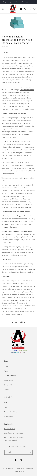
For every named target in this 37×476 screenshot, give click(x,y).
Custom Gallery (9, 385)
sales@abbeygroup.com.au (13, 433)
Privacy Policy (8, 416)
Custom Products (10, 376)
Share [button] (6, 52)
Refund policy (20, 468)
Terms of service (19, 471)
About (6, 371)
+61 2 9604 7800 (9, 429)
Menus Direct (8, 380)
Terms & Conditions (10, 412)
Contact (6, 389)
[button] (2, 8)
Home (6, 366)
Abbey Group (11, 468)
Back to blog (19, 322)
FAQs (5, 407)
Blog (5, 402)
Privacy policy (30, 468)
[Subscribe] (30, 452)
